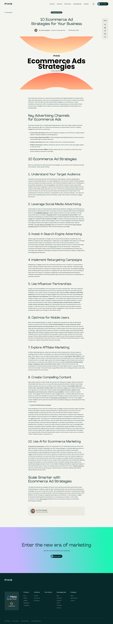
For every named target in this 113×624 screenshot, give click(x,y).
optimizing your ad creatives (59, 397)
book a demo (43, 499)
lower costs (53, 246)
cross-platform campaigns (43, 224)
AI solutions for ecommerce (36, 446)
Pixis (61, 396)
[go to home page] (8, 4)
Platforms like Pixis (78, 466)
